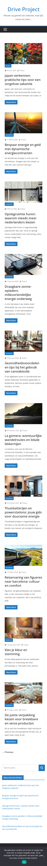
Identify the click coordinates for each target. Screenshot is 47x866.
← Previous (7, 752)
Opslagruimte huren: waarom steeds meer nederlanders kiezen (21, 218)
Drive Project (24, 9)
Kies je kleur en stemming (16, 652)
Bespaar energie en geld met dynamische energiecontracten (23, 148)
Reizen (8, 66)
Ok (24, 862)
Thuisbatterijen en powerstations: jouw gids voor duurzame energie (23, 512)
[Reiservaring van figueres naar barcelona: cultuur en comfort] (23, 555)
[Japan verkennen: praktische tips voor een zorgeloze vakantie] (23, 53)
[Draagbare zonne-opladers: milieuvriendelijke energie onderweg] (23, 264)
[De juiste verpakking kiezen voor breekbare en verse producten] (23, 692)
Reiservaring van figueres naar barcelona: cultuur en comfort (23, 581)
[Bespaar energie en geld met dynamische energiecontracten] (23, 122)
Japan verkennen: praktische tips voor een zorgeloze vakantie (23, 79)
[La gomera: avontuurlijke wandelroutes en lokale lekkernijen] (23, 413)
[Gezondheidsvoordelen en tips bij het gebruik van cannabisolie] (23, 341)
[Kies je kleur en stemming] (23, 627)
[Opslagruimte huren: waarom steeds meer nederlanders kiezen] (23, 191)
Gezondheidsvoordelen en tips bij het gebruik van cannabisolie (22, 367)
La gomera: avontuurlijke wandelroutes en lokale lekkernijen (23, 439)
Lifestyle (9, 640)
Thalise (22, 70)
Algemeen (9, 135)
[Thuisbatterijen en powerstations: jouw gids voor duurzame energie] (23, 486)
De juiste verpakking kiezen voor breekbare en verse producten (21, 719)
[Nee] (43, 856)
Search (42, 767)
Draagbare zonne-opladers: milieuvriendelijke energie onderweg (18, 292)
